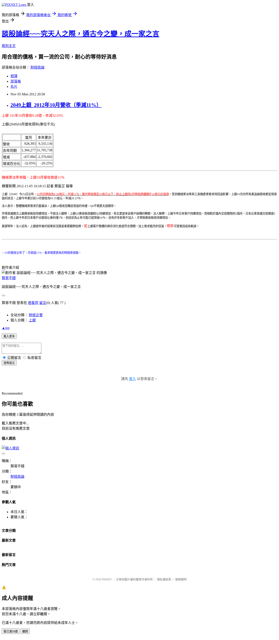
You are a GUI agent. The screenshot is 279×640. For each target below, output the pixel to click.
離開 (25, 631)
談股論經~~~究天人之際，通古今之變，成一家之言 (80, 34)
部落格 (15, 81)
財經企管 (36, 315)
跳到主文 (9, 46)
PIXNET (107, 579)
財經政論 (37, 67)
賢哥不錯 (9, 278)
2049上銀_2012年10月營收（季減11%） (56, 105)
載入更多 (9, 336)
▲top (6, 328)
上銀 (32, 320)
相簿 (13, 76)
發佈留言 (9, 363)
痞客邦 (33, 303)
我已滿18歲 (10, 631)
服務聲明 (181, 579)
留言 (42, 303)
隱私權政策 (164, 579)
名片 (13, 86)
